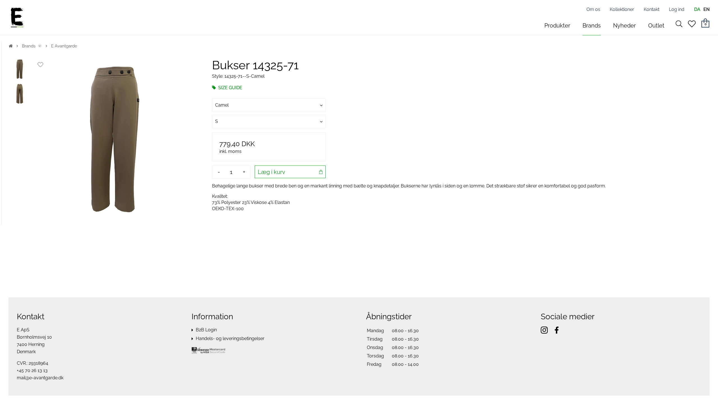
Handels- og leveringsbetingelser (230, 338)
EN (706, 9)
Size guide (229, 87)
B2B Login (206, 329)
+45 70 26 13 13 (32, 370)
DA (697, 9)
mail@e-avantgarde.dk (40, 377)
